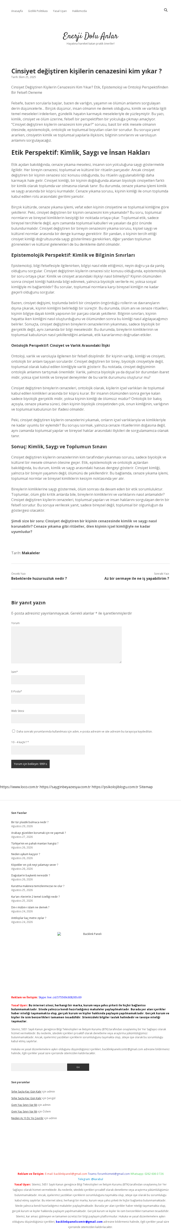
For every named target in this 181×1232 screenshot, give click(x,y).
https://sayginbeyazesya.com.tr (65, 786)
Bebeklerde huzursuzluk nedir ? (39, 578)
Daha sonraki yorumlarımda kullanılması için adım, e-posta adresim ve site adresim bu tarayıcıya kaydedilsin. (85, 731)
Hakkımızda (79, 11)
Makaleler (31, 552)
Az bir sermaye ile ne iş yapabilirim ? (136, 578)
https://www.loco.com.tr (19, 786)
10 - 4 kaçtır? (20, 742)
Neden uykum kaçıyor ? (25, 854)
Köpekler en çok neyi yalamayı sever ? (34, 865)
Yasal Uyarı (60, 11)
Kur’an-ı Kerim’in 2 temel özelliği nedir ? (35, 897)
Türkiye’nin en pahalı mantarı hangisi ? (34, 843)
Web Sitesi (17, 711)
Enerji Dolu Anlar (90, 36)
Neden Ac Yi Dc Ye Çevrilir (27, 1118)
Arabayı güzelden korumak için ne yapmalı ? (38, 833)
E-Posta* (16, 691)
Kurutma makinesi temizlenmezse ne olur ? (37, 886)
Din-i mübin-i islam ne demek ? (30, 907)
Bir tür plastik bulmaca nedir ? (29, 822)
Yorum (15, 623)
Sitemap (146, 786)
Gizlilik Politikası (38, 11)
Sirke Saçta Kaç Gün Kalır (26, 1091)
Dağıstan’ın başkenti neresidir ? (30, 875)
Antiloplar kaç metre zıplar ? (28, 918)
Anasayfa (17, 11)
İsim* (14, 672)
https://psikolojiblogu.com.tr (115, 786)
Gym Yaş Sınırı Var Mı (24, 1105)
